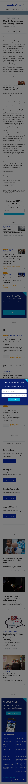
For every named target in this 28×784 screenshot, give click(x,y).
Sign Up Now (14, 400)
